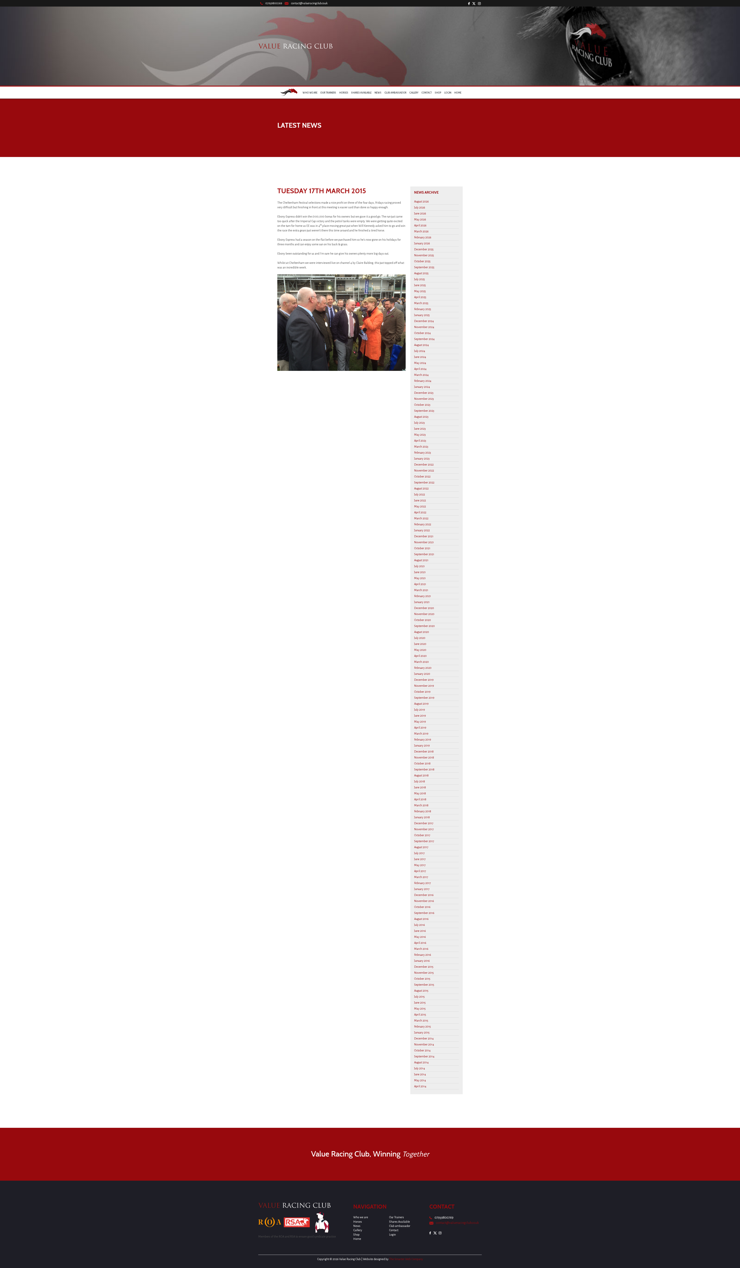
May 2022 (420, 506)
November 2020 (424, 614)
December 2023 (423, 392)
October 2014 (422, 1050)
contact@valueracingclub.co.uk (309, 3)
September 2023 (424, 410)
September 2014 (424, 1056)
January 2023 (422, 458)
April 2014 (420, 1086)
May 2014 (420, 1080)
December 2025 (424, 249)
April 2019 (420, 727)
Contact (426, 92)
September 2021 (424, 554)
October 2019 (422, 691)
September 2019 (424, 697)
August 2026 (421, 201)
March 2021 (421, 590)
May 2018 (420, 793)
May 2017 (420, 865)
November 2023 (424, 398)
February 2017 (422, 883)
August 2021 (421, 560)
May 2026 (420, 219)
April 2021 (420, 584)
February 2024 (422, 380)
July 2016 (419, 924)
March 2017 (421, 877)
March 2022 (421, 518)
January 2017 (422, 889)
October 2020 (422, 620)
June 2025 (420, 285)
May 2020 (420, 649)
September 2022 (424, 482)
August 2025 (421, 273)
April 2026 (420, 225)
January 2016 (422, 960)
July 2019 (419, 709)
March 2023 (421, 446)
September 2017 (424, 841)
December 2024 (424, 321)
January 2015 (422, 1032)
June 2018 (420, 787)
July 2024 (419, 351)
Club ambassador (395, 92)
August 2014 (421, 1062)
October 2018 (422, 763)
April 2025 (420, 297)
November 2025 (424, 255)
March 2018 (421, 805)
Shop (438, 92)
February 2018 (422, 811)
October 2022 (422, 476)
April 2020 (420, 655)
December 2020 (424, 608)
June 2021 (420, 572)
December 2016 (424, 895)
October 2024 (422, 333)
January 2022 (422, 530)
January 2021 (422, 602)
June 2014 (420, 1074)
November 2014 (424, 1044)
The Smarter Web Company (406, 1259)
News (378, 92)
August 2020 (421, 632)
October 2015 (422, 978)
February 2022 (422, 524)
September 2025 (424, 267)
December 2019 (424, 679)
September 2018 (424, 769)
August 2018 (421, 775)
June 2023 (420, 428)
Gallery (413, 92)
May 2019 (420, 721)
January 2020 (422, 673)
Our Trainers (328, 92)
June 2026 (420, 213)
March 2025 (421, 303)
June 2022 (420, 500)
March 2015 (421, 1020)
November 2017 (424, 829)
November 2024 (424, 327)
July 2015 (419, 996)
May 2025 (420, 291)
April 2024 (420, 368)
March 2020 (421, 661)
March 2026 (421, 231)
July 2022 (419, 494)
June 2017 (420, 859)
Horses (343, 92)
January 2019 (422, 745)
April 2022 (420, 512)
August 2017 (421, 847)
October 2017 (422, 835)
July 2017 (419, 853)
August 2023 (421, 416)
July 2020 (419, 637)
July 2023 (419, 422)
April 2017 (420, 871)
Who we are (310, 92)
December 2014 (424, 1038)
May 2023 (420, 434)
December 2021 (423, 536)
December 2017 (423, 823)
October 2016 (422, 907)
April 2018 (420, 799)
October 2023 (422, 404)
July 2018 (419, 781)
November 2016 (424, 901)
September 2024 (424, 339)
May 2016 (420, 936)
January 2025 (422, 315)
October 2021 (422, 548)
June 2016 (420, 930)
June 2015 (420, 1002)
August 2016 (421, 918)
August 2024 (421, 345)
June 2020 (420, 643)
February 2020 (422, 667)
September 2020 (424, 626)
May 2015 (420, 1008)
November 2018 (424, 757)
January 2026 (422, 243)
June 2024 (420, 357)
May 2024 (420, 362)
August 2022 (421, 488)
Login (447, 92)
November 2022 (424, 470)
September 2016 (424, 913)
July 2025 (419, 279)
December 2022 (424, 464)
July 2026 (419, 207)
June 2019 (420, 715)
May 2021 (420, 578)
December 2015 (423, 966)
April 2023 (420, 440)
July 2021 (419, 566)
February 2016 (422, 954)
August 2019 (421, 703)
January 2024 (422, 386)
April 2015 (420, 1014)
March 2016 (421, 948)
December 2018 (424, 751)
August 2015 (421, 990)
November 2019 (424, 685)
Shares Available (361, 92)
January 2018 (422, 817)
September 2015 (424, 984)
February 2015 (422, 1026)
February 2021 (422, 596)
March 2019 (421, 733)
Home (457, 92)
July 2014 (419, 1068)
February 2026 (422, 237)
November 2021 (424, 542)
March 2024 (421, 374)
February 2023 (422, 452)
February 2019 (422, 739)
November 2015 (424, 972)
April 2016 (420, 942)
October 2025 (422, 261)
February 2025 (422, 309)
